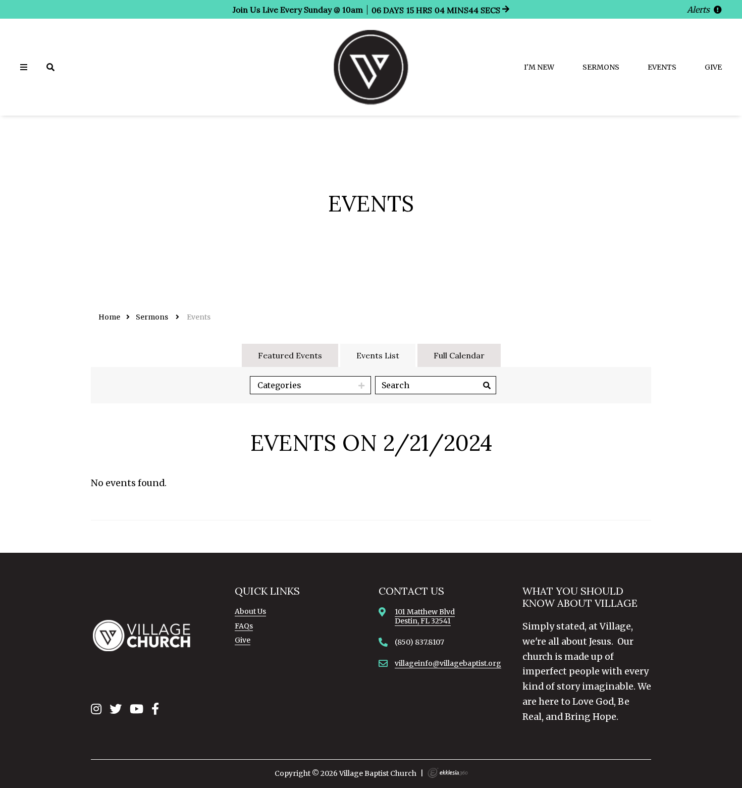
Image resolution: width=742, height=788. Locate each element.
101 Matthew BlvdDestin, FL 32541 (425, 616)
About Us (250, 611)
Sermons (600, 67)
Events (662, 67)
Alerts (699, 10)
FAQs (244, 626)
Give (713, 67)
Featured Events (290, 355)
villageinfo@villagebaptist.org (448, 663)
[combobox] (310, 385)
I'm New (539, 67)
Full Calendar (459, 355)
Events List (377, 355)
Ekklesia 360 (448, 773)
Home (109, 317)
